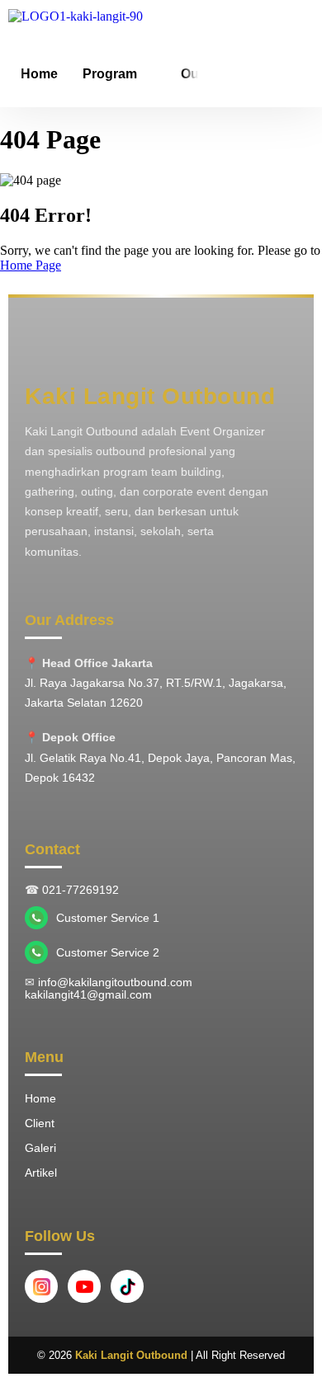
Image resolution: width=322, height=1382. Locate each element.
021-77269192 (80, 890)
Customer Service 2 (107, 953)
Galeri (40, 1147)
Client (39, 1123)
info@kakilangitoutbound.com (115, 982)
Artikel (41, 1172)
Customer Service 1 (107, 918)
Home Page (30, 265)
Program (110, 74)
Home (39, 74)
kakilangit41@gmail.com (88, 995)
